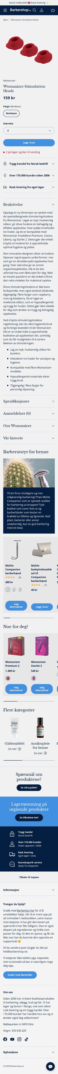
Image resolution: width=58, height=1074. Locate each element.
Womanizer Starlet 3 (38, 664)
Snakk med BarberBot (20, 974)
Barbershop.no (17, 1066)
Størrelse (8, 123)
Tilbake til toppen (29, 877)
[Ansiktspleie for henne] (40, 728)
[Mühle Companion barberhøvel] (16, 549)
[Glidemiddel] (14, 728)
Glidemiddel (14, 743)
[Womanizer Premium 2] (16, 646)
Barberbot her (25, 910)
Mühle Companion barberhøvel (13, 569)
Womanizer (9, 80)
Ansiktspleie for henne (40, 746)
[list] (29, 50)
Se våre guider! (29, 787)
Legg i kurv (29, 142)
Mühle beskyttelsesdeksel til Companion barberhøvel (41, 573)
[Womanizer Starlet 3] (42, 646)
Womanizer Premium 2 (12, 664)
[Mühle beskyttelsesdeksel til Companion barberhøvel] (42, 549)
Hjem (5, 19)
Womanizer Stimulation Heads (24, 19)
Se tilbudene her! (29, 817)
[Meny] (5, 10)
